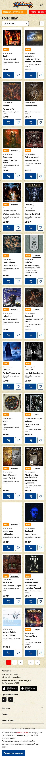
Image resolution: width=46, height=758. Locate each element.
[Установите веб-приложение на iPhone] (10, 688)
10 (31, 662)
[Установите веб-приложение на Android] (28, 688)
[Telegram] (4, 699)
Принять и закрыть (13, 753)
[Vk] (10, 699)
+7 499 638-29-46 (10, 674)
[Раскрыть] (42, 707)
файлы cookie (22, 732)
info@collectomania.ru (11, 677)
